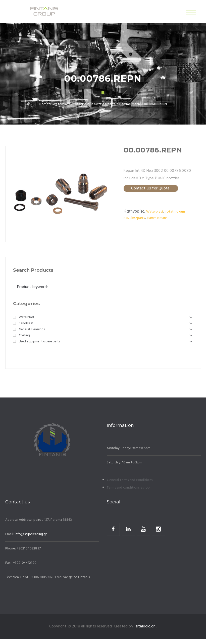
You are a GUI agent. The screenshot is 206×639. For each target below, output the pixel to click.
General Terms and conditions (129, 480)
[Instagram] (158, 529)
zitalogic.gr (145, 626)
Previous (11, 195)
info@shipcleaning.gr (31, 534)
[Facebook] (113, 529)
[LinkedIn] (128, 529)
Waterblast (155, 212)
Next (110, 195)
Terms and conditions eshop (128, 488)
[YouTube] (143, 529)
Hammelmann (157, 218)
